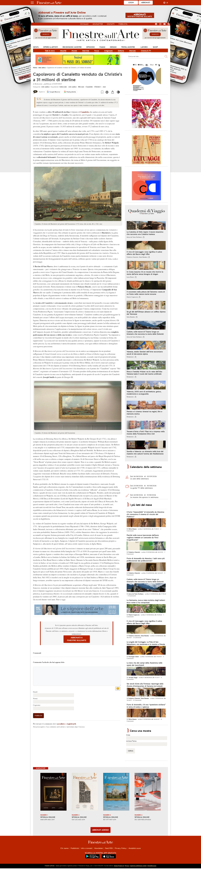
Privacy (127, 866)
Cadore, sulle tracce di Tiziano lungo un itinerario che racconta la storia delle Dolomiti (145, 333)
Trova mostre (128, 47)
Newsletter (98, 24)
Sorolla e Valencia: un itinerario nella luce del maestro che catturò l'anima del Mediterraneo (145, 452)
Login (131, 2)
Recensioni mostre (72, 47)
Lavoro (144, 47)
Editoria (121, 51)
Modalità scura (135, 848)
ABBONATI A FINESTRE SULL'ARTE (76, 639)
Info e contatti (86, 848)
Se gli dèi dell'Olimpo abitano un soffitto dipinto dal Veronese (146, 313)
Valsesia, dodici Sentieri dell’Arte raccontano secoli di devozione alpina (145, 353)
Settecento (63, 87)
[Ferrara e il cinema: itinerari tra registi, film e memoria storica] (146, 405)
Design (113, 47)
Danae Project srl (119, 866)
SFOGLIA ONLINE (47, 817)
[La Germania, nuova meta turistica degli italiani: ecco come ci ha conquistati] (146, 608)
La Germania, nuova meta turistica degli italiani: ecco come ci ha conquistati (146, 601)
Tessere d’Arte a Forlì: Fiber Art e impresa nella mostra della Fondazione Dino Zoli (146, 432)
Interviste (85, 51)
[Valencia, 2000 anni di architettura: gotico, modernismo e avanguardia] (146, 385)
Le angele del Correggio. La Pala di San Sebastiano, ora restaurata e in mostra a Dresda (146, 643)
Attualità (63, 51)
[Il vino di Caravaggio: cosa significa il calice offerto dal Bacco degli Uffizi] (146, 245)
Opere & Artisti (50, 47)
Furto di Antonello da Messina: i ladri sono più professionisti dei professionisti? (146, 559)
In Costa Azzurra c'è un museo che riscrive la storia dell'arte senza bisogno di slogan (145, 273)
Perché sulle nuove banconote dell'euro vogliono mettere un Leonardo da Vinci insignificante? (143, 537)
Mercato (132, 51)
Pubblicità (123, 24)
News (36, 47)
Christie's (97, 87)
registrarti (71, 723)
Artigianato (108, 51)
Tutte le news (50, 51)
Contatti (110, 24)
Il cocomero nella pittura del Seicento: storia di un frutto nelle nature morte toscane (146, 293)
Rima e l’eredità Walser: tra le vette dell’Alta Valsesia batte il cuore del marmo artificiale (144, 372)
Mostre (74, 51)
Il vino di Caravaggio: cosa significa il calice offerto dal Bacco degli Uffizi (144, 253)
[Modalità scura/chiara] (118, 93)
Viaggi (102, 47)
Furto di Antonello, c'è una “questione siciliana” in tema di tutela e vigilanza (146, 705)
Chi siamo (84, 24)
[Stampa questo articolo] (107, 92)
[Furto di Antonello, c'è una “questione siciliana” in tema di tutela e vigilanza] (146, 713)
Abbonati (145, 2)
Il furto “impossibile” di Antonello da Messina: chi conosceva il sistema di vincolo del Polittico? (145, 514)
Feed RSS (109, 848)
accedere (61, 723)
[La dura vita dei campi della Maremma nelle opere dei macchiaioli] (146, 671)
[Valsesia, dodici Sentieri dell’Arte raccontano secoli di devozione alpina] (146, 345)
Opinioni (90, 47)
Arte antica (45, 87)
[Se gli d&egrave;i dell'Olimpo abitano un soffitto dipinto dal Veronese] (146, 305)
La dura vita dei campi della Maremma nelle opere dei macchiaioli (144, 664)
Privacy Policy (120, 848)
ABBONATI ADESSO (100, 830)
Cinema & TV (146, 51)
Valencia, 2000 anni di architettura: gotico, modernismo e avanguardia (144, 392)
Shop (155, 47)
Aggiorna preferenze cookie (138, 866)
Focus (96, 51)
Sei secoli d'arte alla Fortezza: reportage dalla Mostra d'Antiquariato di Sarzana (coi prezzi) (145, 685)
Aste (104, 87)
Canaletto (89, 87)
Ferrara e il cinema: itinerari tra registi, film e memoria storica (144, 412)
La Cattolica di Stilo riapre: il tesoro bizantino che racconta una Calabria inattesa (145, 233)
